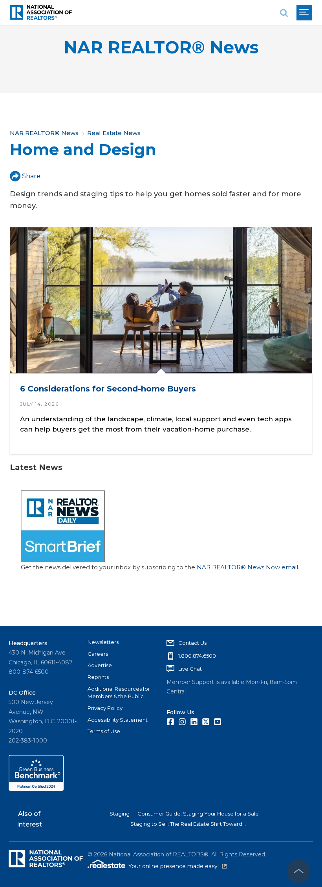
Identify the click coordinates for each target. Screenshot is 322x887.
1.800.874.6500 (197, 656)
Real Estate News (114, 133)
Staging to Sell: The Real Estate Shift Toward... (188, 824)
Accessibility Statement (118, 720)
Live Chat (190, 669)
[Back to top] (298, 871)
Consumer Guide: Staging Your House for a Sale (198, 813)
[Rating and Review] (36, 788)
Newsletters (103, 642)
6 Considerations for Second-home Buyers (108, 389)
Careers (98, 654)
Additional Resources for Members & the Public (119, 693)
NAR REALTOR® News (161, 47)
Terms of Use (104, 731)
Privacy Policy (105, 708)
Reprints (98, 677)
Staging (120, 813)
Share (31, 176)
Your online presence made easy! (177, 866)
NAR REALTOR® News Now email (247, 567)
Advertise (100, 665)
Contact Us (192, 643)
